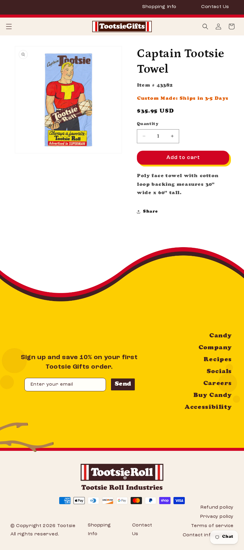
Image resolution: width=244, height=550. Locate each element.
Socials (219, 372)
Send (123, 384)
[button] (205, 26)
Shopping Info (159, 6)
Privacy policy (217, 516)
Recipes (218, 360)
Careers (217, 384)
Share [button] (150, 212)
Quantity (147, 124)
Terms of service (212, 525)
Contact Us (215, 6)
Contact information (208, 535)
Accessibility (208, 408)
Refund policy (217, 507)
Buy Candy (212, 396)
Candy (220, 336)
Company (215, 348)
